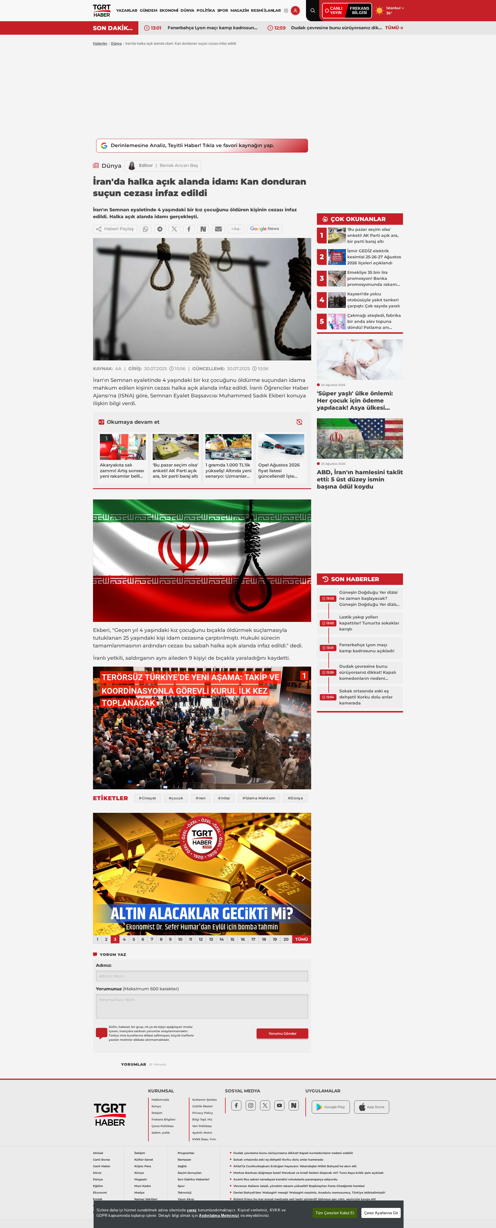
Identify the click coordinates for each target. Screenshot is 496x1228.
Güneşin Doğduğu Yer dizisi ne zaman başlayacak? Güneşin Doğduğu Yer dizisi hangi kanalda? (368, 599)
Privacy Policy (202, 1113)
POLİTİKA (206, 10)
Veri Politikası (202, 1126)
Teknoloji (184, 1192)
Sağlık (182, 1166)
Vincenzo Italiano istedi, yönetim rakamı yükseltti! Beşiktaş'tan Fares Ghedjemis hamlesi (299, 1186)
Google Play (334, 1107)
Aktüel (98, 1153)
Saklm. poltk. (161, 1133)
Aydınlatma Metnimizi (219, 1215)
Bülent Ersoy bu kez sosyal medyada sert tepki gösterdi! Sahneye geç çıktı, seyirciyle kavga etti (304, 1199)
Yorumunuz (137, 988)
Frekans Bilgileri (163, 1119)
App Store (375, 1107)
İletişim (157, 1113)
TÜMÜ (392, 27)
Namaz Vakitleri (145, 1199)
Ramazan (184, 1159)
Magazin (140, 1179)
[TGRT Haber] (102, 11)
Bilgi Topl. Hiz (202, 1119)
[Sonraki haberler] (299, 422)
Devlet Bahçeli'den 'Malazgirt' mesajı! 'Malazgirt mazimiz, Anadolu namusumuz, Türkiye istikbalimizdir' (309, 1192)
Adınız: (103, 965)
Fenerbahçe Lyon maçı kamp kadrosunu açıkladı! (213, 27)
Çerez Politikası (163, 1126)
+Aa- (236, 228)
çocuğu (220, 380)
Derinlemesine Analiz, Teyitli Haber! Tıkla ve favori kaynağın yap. (192, 145)
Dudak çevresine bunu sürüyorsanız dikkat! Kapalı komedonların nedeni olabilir (336, 27)
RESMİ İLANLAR (266, 10)
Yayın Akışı (186, 1199)
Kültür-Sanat (143, 1159)
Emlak (97, 1199)
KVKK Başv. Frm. (204, 1139)
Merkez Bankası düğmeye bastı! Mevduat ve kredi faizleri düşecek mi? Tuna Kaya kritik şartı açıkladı (308, 1173)
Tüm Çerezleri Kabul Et (334, 1213)
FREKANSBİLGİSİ (359, 10)
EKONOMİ (169, 10)
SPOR (222, 10)
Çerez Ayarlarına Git (381, 1213)
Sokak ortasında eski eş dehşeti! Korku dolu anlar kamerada (366, 697)
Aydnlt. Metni (202, 1133)
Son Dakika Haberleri (193, 1179)
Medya (139, 1192)
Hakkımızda (160, 1100)
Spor (181, 1186)
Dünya (116, 44)
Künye (156, 1106)
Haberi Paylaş (119, 228)
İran (98, 380)
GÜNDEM (148, 10)
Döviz (97, 1173)
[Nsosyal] (203, 229)
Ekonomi (100, 1192)
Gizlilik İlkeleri (202, 1106)
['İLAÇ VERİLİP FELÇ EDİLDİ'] (202, 874)
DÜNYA (187, 10)
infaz (225, 388)
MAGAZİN (239, 10)
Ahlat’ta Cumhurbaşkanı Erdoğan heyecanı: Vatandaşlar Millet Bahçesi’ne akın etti (294, 1166)
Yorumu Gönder (283, 1033)
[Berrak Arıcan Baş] (131, 165)
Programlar (186, 1153)
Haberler (100, 44)
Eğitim (98, 1186)
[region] (249, 1214)
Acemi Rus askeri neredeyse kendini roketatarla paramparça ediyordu (285, 1179)
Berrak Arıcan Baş (179, 165)
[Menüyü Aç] (286, 11)
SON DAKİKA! (113, 28)
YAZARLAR (126, 10)
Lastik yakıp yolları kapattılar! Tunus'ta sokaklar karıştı (369, 623)
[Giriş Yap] (295, 10)
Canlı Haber (101, 1166)
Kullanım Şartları (204, 1100)
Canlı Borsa (101, 1159)
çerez (192, 1210)
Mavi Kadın (142, 1186)
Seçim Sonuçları (190, 1173)
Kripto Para (142, 1166)
